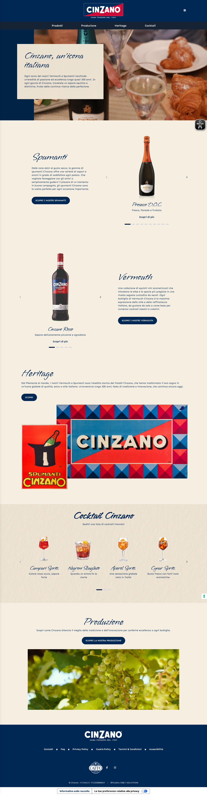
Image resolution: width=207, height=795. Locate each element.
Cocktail (150, 25)
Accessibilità (156, 749)
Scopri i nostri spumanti (50, 200)
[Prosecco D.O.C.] (146, 165)
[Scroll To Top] (201, 791)
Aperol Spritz (123, 568)
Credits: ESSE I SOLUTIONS (125, 783)
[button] (127, 224)
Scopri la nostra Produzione (103, 640)
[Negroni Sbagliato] (84, 548)
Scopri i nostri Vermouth (137, 320)
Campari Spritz (44, 568)
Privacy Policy (80, 749)
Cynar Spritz (163, 568)
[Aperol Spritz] (123, 548)
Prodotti (57, 25)
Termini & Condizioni (130, 749)
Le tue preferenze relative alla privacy (116, 791)
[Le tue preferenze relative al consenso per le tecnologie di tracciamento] (204, 596)
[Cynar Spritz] (163, 548)
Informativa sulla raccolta (74, 791)
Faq (63, 749)
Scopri (29, 397)
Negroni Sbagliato (83, 568)
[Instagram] (115, 767)
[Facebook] (107, 767)
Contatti (48, 749)
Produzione (88, 25)
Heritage (120, 25)
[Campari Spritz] (44, 548)
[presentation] (106, 177)
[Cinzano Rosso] (60, 285)
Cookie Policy (103, 749)
